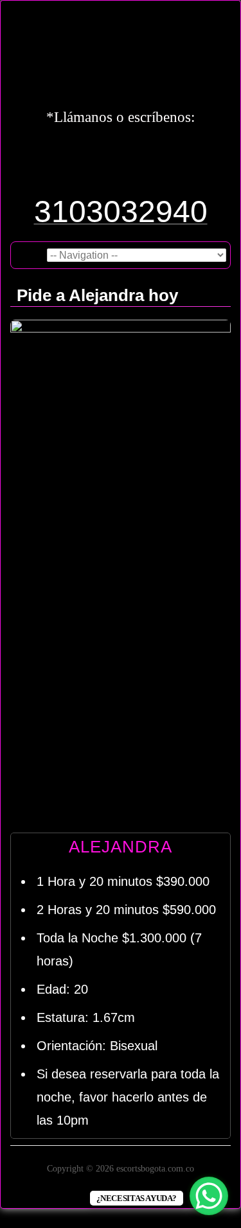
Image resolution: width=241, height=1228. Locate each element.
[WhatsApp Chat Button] (209, 1196)
